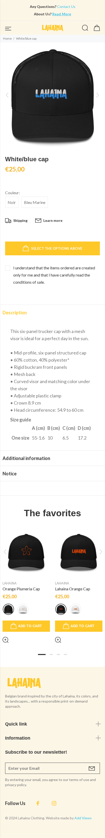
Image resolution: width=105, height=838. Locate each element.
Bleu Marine (34, 202)
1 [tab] (42, 654)
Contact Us (65, 6)
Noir (12, 202)
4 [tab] (65, 654)
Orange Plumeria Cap (21, 588)
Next (100, 552)
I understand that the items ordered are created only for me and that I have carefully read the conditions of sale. (54, 274)
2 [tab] (51, 654)
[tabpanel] (26, 581)
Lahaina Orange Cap (72, 588)
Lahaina (10, 583)
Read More (61, 14)
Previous (5, 552)
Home (7, 38)
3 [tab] (58, 654)
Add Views (83, 818)
